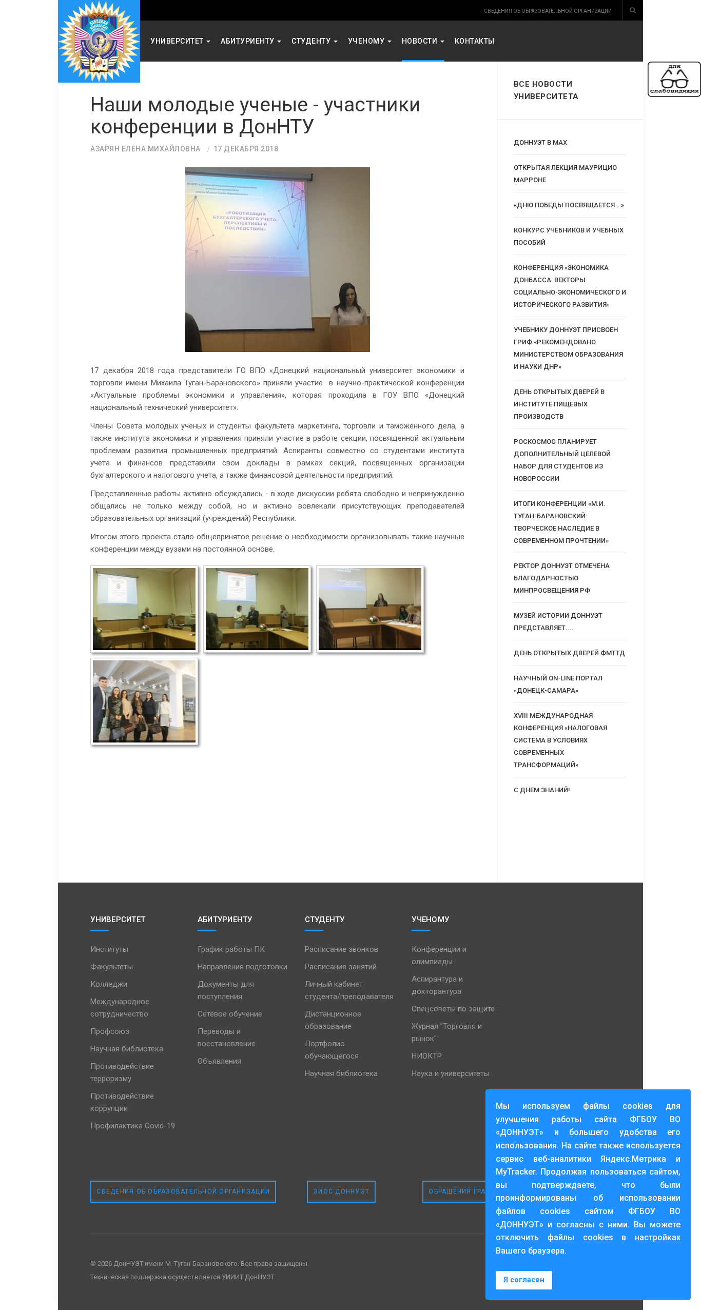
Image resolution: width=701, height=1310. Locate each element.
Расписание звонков (341, 949)
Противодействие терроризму (122, 1072)
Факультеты (111, 966)
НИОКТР (427, 1056)
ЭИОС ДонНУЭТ (341, 1191)
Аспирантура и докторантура (437, 985)
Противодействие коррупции (122, 1102)
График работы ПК (231, 949)
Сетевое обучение (230, 1014)
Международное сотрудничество (119, 1008)
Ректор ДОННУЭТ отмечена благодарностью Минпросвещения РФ (562, 578)
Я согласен (523, 1280)
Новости (420, 41)
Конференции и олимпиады (439, 955)
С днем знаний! (542, 790)
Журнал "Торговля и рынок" (447, 1032)
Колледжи (108, 984)
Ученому (367, 41)
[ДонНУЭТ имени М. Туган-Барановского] (99, 41)
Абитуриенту (248, 41)
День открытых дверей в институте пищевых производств (559, 404)
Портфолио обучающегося (332, 1050)
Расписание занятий (341, 966)
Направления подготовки (242, 966)
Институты (109, 949)
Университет (177, 41)
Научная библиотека (126, 1048)
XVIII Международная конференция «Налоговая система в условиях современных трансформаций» (560, 740)
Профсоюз (109, 1031)
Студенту (312, 41)
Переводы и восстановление (227, 1037)
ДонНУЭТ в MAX (540, 142)
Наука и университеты (451, 1073)
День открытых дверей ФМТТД (569, 653)
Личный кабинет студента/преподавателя (349, 990)
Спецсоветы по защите (453, 1008)
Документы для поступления (226, 990)
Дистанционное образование (333, 1020)
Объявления (219, 1061)
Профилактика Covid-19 (132, 1125)
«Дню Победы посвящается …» (569, 205)
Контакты (475, 41)
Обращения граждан (468, 1191)
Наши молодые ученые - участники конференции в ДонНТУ (255, 116)
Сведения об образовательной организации (183, 1191)
